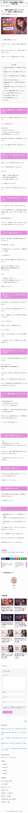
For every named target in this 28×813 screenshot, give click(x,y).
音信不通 (22, 552)
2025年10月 (5, 767)
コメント (5, 675)
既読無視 (18, 552)
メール (5, 697)
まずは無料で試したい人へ (11, 97)
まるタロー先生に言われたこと (12, 80)
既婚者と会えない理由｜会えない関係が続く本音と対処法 (14, 728)
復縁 (9, 552)
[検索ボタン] (27, 3)
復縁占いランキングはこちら (10, 480)
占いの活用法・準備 (7, 781)
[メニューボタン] (1, 3)
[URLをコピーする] (25, 559)
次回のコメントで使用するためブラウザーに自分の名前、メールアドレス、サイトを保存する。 (14, 707)
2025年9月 (5, 770)
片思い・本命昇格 (7, 796)
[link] (14, 588)
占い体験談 (8, 14)
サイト (4, 702)
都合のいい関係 (6, 802)
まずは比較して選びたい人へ (11, 95)
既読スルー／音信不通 (8, 793)
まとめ (6, 100)
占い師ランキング (7, 787)
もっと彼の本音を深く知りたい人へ (13, 93)
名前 (4, 692)
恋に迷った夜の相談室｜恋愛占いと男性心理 (14, 3)
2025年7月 (5, 773)
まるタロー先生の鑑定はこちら (10, 422)
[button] (3, 559)
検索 (25, 721)
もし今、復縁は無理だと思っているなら (14, 90)
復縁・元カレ (6, 790)
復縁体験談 (13, 552)
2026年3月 (5, 764)
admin (14, 585)
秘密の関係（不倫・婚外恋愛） (10, 799)
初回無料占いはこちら (8, 500)
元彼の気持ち (5, 552)
